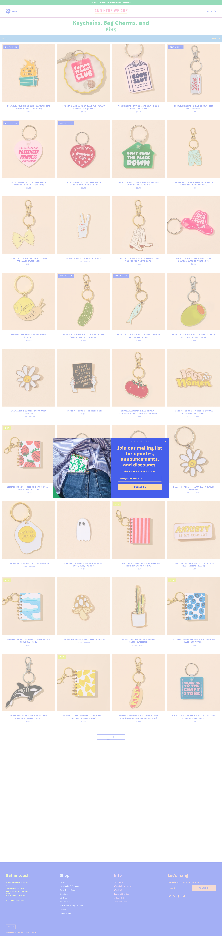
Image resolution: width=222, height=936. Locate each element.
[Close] (165, 441)
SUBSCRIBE (140, 486)
